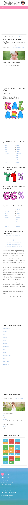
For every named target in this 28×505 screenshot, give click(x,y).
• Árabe (4, 334)
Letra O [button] (17, 451)
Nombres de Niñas (4, 503)
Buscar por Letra (7, 490)
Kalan (17, 145)
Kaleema (18, 153)
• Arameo (5, 336)
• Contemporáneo (7, 355)
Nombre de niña (13, 36)
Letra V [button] (5, 459)
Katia (6, 213)
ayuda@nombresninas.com (12, 474)
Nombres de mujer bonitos (12, 240)
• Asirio (4, 340)
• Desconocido (6, 361)
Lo (5, 209)
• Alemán (5, 331)
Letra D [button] (5, 443)
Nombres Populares (8, 482)
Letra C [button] (17, 440)
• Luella (4, 415)
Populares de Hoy (8, 398)
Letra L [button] (17, 448)
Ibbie (6, 224)
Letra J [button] (5, 448)
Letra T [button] (11, 457)
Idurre (6, 215)
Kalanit (6, 149)
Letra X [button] (17, 459)
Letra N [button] (11, 451)
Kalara (18, 149)
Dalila (17, 222)
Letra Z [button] (11, 462)
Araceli (6, 220)
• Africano (5, 330)
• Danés (4, 360)
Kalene (6, 162)
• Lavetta (5, 423)
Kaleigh (18, 158)
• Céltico (4, 348)
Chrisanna (19, 226)
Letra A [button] (5, 440)
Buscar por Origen (7, 488)
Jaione (18, 220)
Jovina (18, 217)
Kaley (17, 162)
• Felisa (4, 412)
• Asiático (5, 339)
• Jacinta (4, 426)
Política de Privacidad (8, 495)
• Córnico (5, 358)
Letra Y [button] (5, 462)
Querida (7, 217)
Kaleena (18, 156)
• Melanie (5, 419)
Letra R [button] (17, 454)
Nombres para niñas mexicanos (13, 246)
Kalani (6, 147)
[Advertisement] (14, 21)
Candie (18, 215)
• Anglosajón (5, 333)
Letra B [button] (11, 440)
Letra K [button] (11, 448)
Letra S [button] (5, 457)
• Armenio (5, 337)
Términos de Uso (7, 497)
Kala (6, 145)
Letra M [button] (6, 451)
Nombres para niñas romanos (13, 235)
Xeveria (18, 213)
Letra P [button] (5, 454)
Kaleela (7, 153)
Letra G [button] (5, 446)
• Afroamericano (6, 328)
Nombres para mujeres (11, 238)
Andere (7, 226)
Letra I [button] (17, 446)
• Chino (4, 352)
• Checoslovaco (6, 351)
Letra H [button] (11, 446)
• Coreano (5, 357)
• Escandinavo (6, 364)
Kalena (18, 160)
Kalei (6, 158)
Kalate (6, 151)
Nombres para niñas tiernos (12, 244)
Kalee (17, 151)
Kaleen (6, 156)
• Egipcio (4, 363)
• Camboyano (6, 346)
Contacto (5, 480)
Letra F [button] (17, 443)
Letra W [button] (11, 459)
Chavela (7, 211)
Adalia (17, 224)
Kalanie (18, 147)
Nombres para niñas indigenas (13, 242)
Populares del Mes (19, 398)
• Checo (4, 349)
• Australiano (6, 342)
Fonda (17, 211)
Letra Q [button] (11, 454)
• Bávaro (5, 343)
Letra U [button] (17, 457)
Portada (5, 36)
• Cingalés (5, 354)
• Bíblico (4, 345)
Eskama (18, 209)
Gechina (7, 222)
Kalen (6, 160)
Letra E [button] (11, 443)
